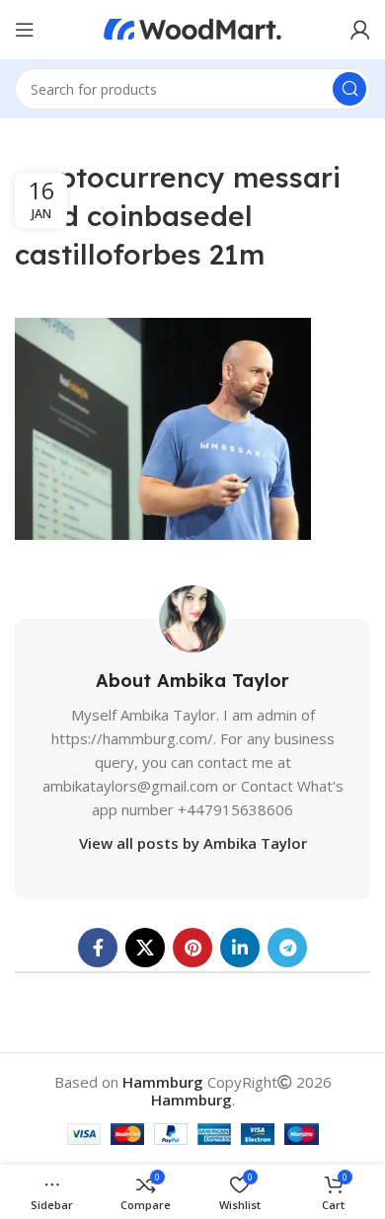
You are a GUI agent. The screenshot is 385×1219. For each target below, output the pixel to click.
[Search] (349, 89)
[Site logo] (192, 28)
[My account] (360, 29)
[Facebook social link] (97, 947)
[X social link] (145, 947)
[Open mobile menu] (24, 29)
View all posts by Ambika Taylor (193, 843)
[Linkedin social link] (240, 947)
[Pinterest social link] (192, 947)
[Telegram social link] (287, 947)
